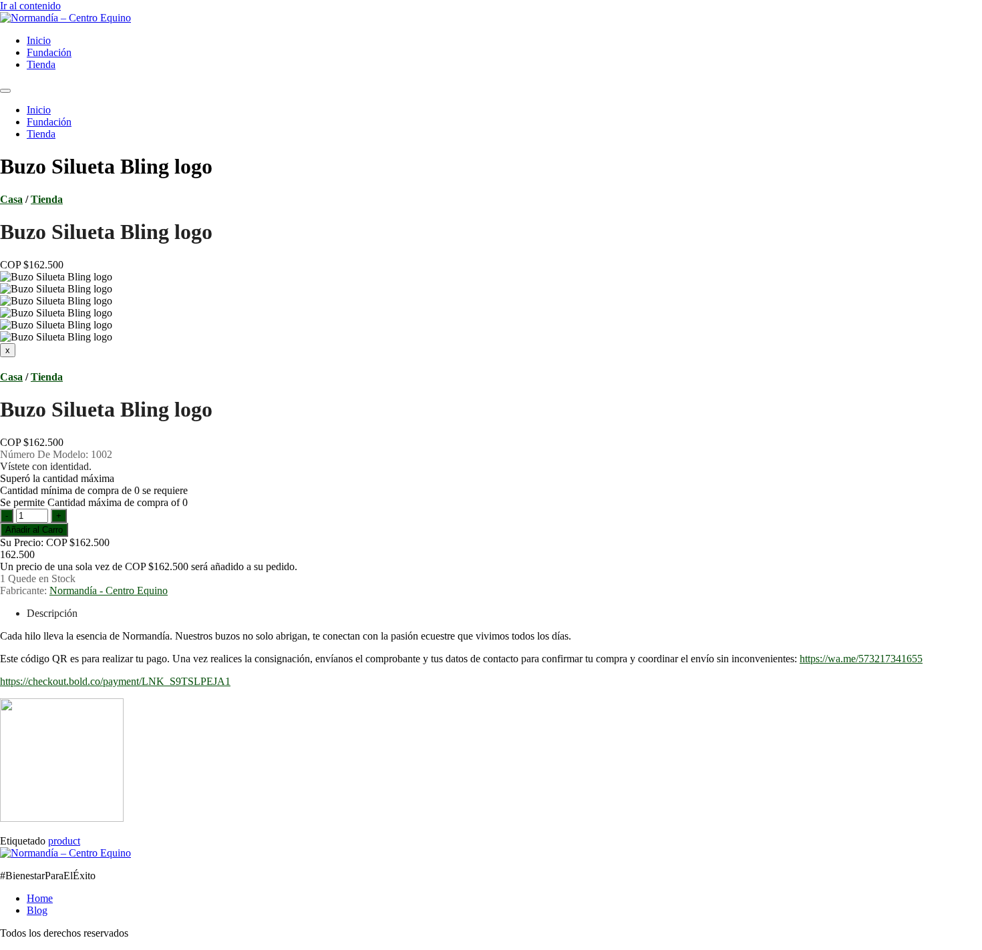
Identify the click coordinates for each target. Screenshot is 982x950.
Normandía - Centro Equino (108, 590)
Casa (11, 199)
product (64, 841)
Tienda (41, 64)
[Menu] (5, 91)
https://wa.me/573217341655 (861, 658)
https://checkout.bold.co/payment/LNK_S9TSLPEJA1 (115, 681)
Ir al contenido (30, 5)
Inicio (39, 40)
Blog (37, 910)
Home (40, 898)
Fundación (49, 52)
